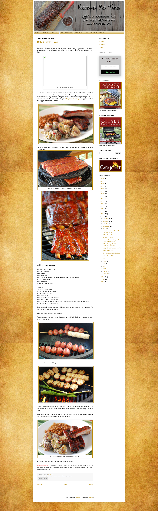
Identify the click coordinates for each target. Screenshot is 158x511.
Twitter (101, 47)
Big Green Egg (49, 476)
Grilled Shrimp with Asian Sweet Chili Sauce (110, 244)
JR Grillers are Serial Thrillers (111, 253)
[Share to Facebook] (45, 479)
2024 (103, 184)
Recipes (45, 32)
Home (37, 32)
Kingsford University (72, 99)
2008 (103, 282)
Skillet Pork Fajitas (108, 255)
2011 (103, 216)
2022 (103, 189)
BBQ (43, 476)
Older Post (90, 484)
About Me (54, 32)
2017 (103, 201)
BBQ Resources (66, 32)
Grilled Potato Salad (47, 42)
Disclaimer (78, 32)
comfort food (56, 476)
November (106, 221)
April (104, 266)
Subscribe (110, 72)
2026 (103, 179)
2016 (103, 204)
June (104, 261)
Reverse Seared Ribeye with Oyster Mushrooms (111, 240)
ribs (71, 476)
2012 (103, 214)
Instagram (102, 41)
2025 (103, 181)
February (105, 271)
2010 (103, 277)
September (106, 226)
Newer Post (40, 484)
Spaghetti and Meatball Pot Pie (112, 248)
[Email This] (39, 479)
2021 (103, 191)
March (105, 269)
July (104, 259)
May (104, 264)
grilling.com (63, 476)
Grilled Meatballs (108, 250)
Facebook (102, 44)
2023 (103, 186)
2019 (103, 196)
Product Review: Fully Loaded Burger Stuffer (111, 231)
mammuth (78, 497)
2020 (103, 194)
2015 (103, 206)
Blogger (91, 497)
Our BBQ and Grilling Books (95, 32)
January (105, 274)
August (105, 228)
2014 (103, 209)
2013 (103, 211)
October (105, 223)
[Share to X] (43, 479)
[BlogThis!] (41, 479)
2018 (103, 199)
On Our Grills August (108, 237)
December (106, 218)
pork (68, 476)
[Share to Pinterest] (47, 479)
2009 (103, 279)
